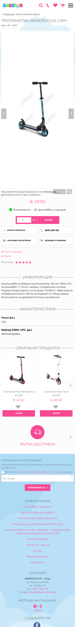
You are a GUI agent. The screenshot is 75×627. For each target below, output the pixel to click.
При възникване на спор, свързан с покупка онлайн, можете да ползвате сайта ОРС (37, 531)
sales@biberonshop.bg (42, 592)
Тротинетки (13, 251)
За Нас (37, 550)
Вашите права (37, 539)
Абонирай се (36, 487)
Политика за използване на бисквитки (37, 524)
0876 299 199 (40, 588)
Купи (48, 219)
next (70, 385)
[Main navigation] (71, 5)
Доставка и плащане (37, 506)
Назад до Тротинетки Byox (21, 14)
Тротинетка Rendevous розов (19, 393)
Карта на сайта (37, 556)
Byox (8, 256)
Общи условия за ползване (37, 512)
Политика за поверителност (35, 472)
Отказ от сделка (37, 544)
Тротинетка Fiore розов (56, 393)
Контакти (37, 562)
